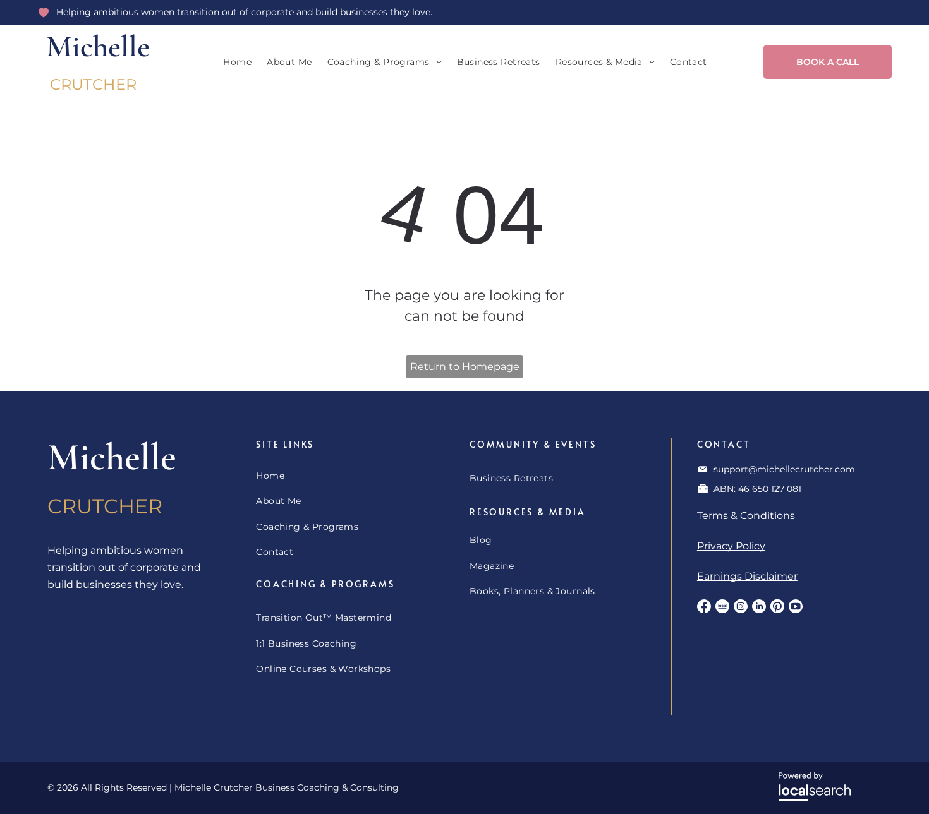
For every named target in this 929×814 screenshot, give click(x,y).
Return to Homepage (464, 367)
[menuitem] (237, 62)
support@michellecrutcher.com (784, 469)
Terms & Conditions (746, 516)
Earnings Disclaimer (747, 576)
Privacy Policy (731, 546)
